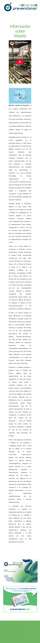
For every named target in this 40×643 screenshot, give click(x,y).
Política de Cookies (11, 632)
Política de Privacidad (12, 627)
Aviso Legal (7, 638)
